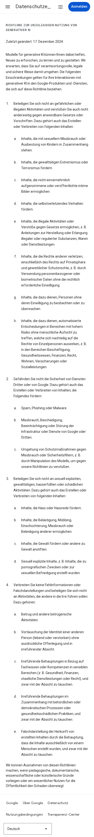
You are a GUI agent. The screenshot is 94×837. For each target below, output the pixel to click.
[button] (7, 6)
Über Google (33, 803)
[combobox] (28, 829)
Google (12, 803)
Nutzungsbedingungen (24, 814)
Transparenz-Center (64, 814)
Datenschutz (58, 803)
